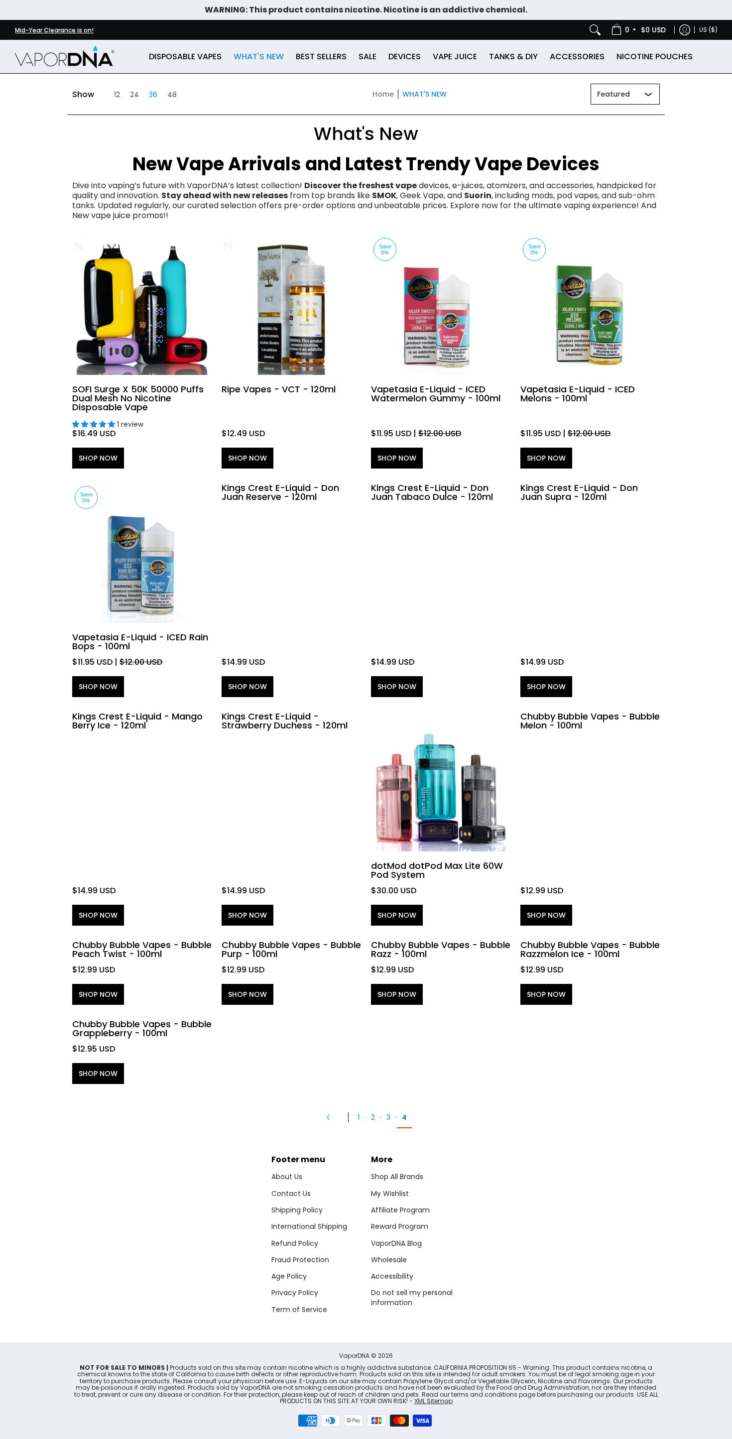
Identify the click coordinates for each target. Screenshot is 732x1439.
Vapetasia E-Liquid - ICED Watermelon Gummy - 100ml (435, 393)
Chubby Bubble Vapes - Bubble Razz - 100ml (440, 949)
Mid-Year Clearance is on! (54, 30)
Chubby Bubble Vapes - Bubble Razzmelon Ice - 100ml (590, 949)
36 (153, 95)
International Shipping (309, 1226)
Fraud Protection (300, 1260)
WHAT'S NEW (424, 94)
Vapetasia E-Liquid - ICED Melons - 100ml (577, 393)
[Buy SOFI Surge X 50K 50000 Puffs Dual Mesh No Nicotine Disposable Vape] (142, 305)
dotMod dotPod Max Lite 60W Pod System (437, 870)
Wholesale (389, 1260)
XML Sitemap (433, 1401)
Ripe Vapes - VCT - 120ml (279, 389)
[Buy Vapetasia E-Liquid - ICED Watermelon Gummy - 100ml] (440, 305)
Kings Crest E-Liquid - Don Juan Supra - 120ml (579, 492)
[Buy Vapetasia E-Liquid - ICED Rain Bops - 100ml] (142, 553)
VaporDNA (354, 1355)
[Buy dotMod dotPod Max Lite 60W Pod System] (440, 781)
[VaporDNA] (65, 56)
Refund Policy (294, 1243)
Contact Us (291, 1194)
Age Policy (289, 1276)
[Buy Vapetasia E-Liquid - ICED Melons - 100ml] (590, 305)
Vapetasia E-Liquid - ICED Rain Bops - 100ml (140, 641)
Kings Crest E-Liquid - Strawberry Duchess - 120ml (285, 720)
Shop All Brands (397, 1177)
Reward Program (399, 1226)
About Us (286, 1177)
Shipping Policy (297, 1210)
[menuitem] (639, 30)
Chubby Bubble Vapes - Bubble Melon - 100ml (590, 720)
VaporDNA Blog (396, 1243)
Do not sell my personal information (412, 1298)
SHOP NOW (98, 458)
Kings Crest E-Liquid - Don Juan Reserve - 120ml (280, 492)
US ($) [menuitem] (708, 29)
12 (117, 95)
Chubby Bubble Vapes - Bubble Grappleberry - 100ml (142, 1028)
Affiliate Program (400, 1210)
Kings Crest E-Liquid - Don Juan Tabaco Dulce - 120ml (432, 492)
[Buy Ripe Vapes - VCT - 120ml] (291, 305)
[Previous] (332, 1117)
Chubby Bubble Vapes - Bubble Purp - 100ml (291, 949)
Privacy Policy (294, 1293)
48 (172, 95)
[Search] (595, 30)
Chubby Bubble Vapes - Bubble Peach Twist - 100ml (142, 949)
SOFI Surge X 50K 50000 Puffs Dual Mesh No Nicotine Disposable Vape (138, 398)
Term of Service (299, 1310)
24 (134, 95)
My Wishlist (390, 1194)
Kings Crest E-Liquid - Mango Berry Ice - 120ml (137, 720)
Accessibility (392, 1276)
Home (383, 94)
